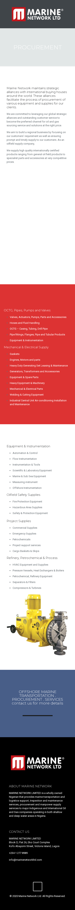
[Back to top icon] (37, 886)
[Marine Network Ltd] (37, 14)
